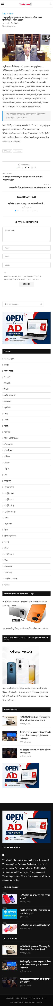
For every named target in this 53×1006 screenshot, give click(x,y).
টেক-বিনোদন (8, 450)
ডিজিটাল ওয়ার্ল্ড (7, 151)
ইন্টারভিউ (7, 383)
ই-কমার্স (7, 377)
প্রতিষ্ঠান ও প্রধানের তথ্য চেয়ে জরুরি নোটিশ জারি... (26, 203)
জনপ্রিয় (7, 432)
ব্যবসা (6, 542)
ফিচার (11, 14)
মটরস (6, 548)
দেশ (5, 475)
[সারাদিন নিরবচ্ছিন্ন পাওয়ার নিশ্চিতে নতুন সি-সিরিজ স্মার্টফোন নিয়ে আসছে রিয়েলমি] (9, 721)
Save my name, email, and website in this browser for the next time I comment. (23, 278)
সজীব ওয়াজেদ (18, 151)
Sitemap (32, 998)
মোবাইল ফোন (9, 554)
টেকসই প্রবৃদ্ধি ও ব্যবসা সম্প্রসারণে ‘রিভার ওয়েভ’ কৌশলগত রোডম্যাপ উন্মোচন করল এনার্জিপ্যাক (35, 735)
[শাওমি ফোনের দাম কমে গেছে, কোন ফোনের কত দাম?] (9, 899)
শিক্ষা (6, 560)
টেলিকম (7, 456)
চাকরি (6, 426)
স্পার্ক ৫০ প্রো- (39, 601)
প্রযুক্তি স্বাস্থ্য (9, 511)
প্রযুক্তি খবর (9, 493)
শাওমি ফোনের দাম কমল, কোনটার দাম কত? (35, 925)
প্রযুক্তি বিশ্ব (9, 505)
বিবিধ (6, 530)
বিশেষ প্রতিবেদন (10, 536)
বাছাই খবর (8, 523)
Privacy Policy (41, 998)
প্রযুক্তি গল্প (8, 499)
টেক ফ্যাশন (8, 444)
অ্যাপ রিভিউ (8, 371)
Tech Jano (24, 1002)
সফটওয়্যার (8, 572)
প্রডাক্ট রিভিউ (9, 487)
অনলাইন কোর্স (9, 359)
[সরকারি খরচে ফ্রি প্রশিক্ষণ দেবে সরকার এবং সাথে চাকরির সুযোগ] (9, 914)
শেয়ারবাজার (8, 566)
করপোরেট (7, 401)
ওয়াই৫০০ (10, 700)
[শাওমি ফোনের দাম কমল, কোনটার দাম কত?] (9, 929)
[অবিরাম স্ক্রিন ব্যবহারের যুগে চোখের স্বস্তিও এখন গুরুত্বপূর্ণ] (9, 753)
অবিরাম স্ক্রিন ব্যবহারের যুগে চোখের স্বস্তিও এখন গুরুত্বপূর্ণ (35, 751)
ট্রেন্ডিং (6, 468)
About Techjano (21, 998)
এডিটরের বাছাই (9, 395)
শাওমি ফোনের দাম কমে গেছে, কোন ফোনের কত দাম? (35, 896)
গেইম (6, 420)
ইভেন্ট (4, 14)
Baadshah (14, 23)
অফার (6, 365)
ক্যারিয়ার (7, 407)
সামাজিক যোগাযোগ (10, 578)
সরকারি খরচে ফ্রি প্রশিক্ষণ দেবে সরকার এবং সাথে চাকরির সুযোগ (35, 911)
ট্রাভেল (6, 462)
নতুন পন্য (7, 481)
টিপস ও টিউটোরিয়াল (11, 438)
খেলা (6, 414)
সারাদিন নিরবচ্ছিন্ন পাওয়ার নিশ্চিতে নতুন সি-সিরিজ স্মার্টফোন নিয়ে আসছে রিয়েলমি (35, 718)
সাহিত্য (6, 585)
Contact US (10, 998)
